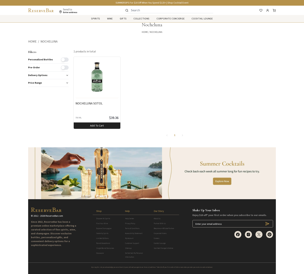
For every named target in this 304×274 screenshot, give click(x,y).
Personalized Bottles (40, 59)
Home (145, 32)
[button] (34, 41)
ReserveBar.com (54, 216)
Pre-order (34, 67)
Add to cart (97, 125)
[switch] (65, 60)
